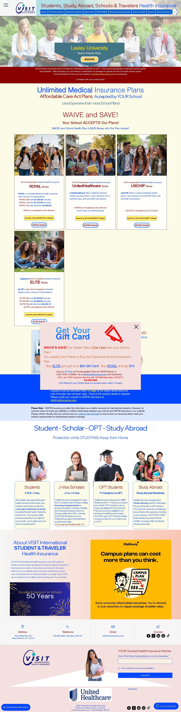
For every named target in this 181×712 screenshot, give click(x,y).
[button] (136, 327)
